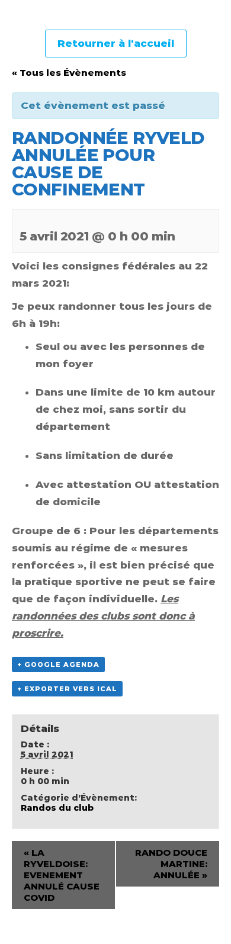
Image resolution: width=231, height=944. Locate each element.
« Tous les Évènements (69, 72)
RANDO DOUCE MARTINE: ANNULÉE (171, 864)
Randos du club (57, 807)
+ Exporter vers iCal (67, 689)
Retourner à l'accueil (115, 43)
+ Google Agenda (58, 664)
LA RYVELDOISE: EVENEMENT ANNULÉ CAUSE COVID (62, 875)
